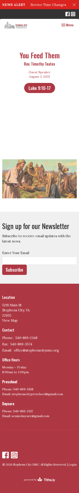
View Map (10, 320)
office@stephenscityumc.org (36, 350)
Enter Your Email (15, 253)
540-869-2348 (26, 338)
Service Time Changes (48, 5)
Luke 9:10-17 (40, 88)
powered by (37, 483)
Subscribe (14, 269)
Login (72, 464)
